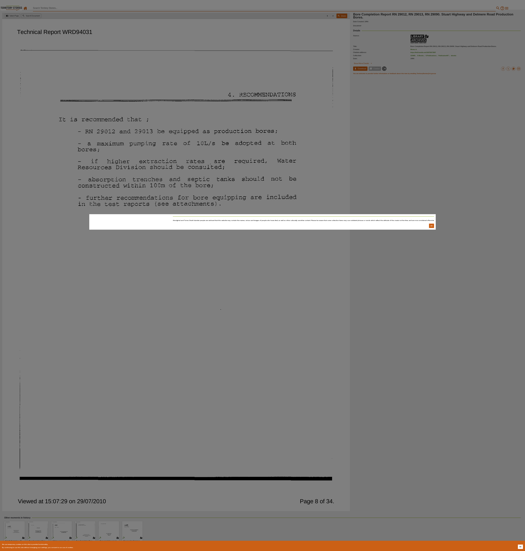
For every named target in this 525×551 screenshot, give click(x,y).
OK (431, 226)
